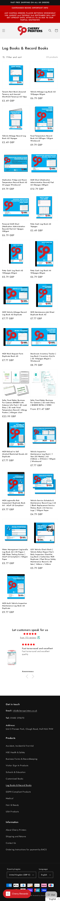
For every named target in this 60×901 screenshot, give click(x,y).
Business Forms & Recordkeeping (21, 758)
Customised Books (14, 778)
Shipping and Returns (16, 836)
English (44, 874)
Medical (9, 798)
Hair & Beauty (12, 805)
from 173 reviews (28, 637)
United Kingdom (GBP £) (19, 874)
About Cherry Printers (16, 829)
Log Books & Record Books (18, 785)
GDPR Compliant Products (18, 791)
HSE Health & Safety (15, 752)
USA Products (12, 811)
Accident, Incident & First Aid (20, 745)
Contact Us (11, 843)
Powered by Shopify (39, 895)
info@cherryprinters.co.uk (25, 710)
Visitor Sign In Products (17, 765)
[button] (3, 30)
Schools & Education (15, 772)
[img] (30, 634)
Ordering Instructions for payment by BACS (26, 849)
